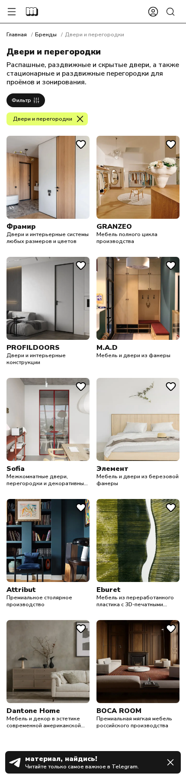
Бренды (46, 34)
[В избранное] (81, 144)
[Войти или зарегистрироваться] (153, 11)
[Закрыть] (170, 762)
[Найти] (170, 11)
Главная (16, 34)
